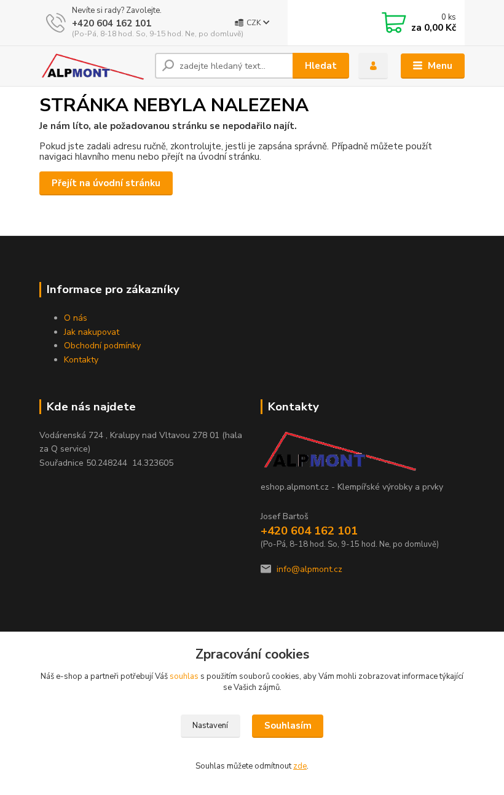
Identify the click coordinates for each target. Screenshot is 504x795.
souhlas (184, 676)
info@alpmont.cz (309, 569)
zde (300, 766)
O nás (75, 318)
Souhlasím (288, 725)
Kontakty (81, 360)
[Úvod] (92, 66)
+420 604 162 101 (111, 23)
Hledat (321, 66)
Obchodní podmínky (102, 345)
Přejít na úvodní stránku (106, 183)
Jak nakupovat (91, 332)
